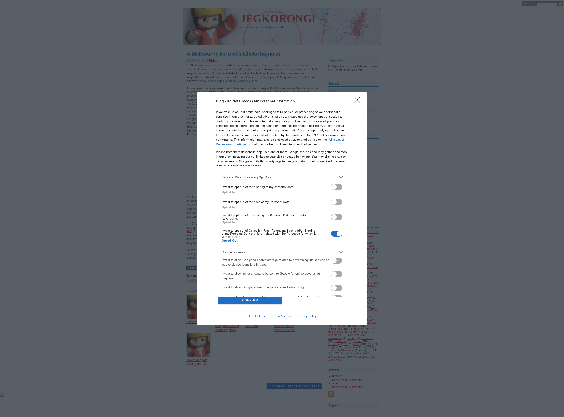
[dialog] (282, 208)
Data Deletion (257, 316)
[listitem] (282, 177)
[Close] (358, 101)
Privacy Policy (307, 316)
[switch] (336, 187)
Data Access (282, 316)
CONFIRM (250, 300)
